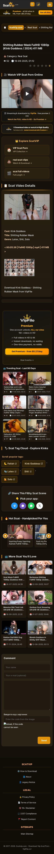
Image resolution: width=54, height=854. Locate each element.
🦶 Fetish (9, 463)
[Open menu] (49, 4)
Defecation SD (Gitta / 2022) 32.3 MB (12, 435)
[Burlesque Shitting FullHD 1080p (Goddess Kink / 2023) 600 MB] (40, 567)
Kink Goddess (32, 463)
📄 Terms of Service (27, 802)
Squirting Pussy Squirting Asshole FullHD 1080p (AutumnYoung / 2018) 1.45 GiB (19, 545)
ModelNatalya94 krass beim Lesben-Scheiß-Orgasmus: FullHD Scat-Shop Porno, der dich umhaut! (38, 435)
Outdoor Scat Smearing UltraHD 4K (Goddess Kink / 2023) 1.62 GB (40, 608)
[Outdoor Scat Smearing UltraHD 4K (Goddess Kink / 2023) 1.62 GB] (40, 598)
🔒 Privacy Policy (27, 797)
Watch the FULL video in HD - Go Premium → (27, 119)
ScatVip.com (15, 27)
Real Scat (32, 27)
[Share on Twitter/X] (39, 505)
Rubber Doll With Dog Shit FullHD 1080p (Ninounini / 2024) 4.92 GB (13, 638)
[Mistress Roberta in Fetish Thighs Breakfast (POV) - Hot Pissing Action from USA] (39, 402)
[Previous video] (5, 535)
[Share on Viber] (23, 505)
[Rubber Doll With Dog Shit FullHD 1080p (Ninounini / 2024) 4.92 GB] (14, 627)
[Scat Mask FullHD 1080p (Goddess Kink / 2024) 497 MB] (14, 567)
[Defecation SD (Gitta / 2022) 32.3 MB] (14, 425)
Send (44, 740)
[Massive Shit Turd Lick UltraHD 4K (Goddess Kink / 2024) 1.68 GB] (14, 598)
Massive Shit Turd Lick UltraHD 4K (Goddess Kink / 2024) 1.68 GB (13, 608)
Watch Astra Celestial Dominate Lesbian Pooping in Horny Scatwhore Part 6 (37, 388)
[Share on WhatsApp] (31, 505)
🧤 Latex (9, 471)
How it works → (27, 360)
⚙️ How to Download (27, 771)
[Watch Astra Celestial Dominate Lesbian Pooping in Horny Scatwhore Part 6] (39, 378)
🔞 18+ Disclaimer (27, 808)
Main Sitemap (27, 834)
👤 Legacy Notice (27, 782)
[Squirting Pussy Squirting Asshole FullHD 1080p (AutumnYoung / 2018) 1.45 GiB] (20, 532)
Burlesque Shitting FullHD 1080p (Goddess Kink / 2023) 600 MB (40, 578)
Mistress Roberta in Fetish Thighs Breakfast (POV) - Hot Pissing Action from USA (39, 412)
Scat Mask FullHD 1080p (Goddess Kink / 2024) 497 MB (13, 578)
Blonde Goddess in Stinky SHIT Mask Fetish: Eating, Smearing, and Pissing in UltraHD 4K (39, 638)
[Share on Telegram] (14, 505)
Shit (26, 471)
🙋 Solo (8, 479)
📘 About (27, 777)
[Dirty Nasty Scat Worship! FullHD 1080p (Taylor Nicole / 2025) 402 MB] (14, 402)
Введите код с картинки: (15, 714)
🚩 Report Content (27, 819)
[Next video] (48, 535)
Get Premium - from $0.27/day (27, 351)
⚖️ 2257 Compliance (27, 813)
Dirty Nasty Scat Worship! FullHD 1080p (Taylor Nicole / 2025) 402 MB (14, 412)
